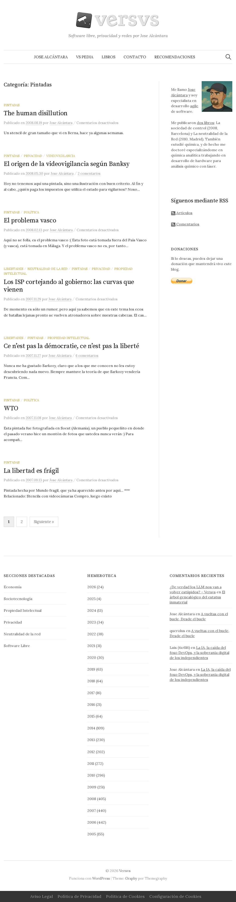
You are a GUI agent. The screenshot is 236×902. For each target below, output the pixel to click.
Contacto (135, 56)
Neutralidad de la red (47, 269)
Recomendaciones (174, 56)
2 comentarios (89, 173)
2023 (91, 622)
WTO (11, 408)
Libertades (13, 269)
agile (194, 106)
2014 (91, 728)
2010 (91, 775)
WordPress (101, 878)
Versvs (125, 870)
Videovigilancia (60, 156)
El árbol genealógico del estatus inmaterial (197, 597)
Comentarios (187, 224)
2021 (91, 645)
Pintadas (12, 105)
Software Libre (17, 645)
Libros (108, 56)
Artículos (183, 212)
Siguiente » (44, 521)
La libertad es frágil (31, 471)
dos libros (205, 122)
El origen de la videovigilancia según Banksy (67, 164)
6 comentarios (87, 355)
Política (31, 212)
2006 (91, 822)
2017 (91, 692)
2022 (91, 634)
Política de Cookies (125, 896)
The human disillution (36, 113)
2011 (90, 763)
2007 (91, 810)
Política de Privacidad (79, 896)
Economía (12, 587)
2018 (91, 681)
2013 (91, 739)
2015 (91, 716)
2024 (91, 610)
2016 (91, 704)
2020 (91, 657)
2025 (91, 598)
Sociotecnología (18, 598)
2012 (91, 751)
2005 (91, 834)
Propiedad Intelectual (68, 338)
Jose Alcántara (51, 56)
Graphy (131, 878)
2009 (91, 787)
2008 (91, 798)
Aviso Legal (41, 896)
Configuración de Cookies (175, 896)
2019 (91, 669)
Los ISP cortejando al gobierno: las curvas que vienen (69, 286)
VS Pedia (84, 56)
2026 (91, 587)
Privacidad (33, 156)
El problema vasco (30, 220)
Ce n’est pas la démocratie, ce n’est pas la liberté (71, 346)
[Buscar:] (228, 56)
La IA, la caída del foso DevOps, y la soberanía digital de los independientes (199, 652)
